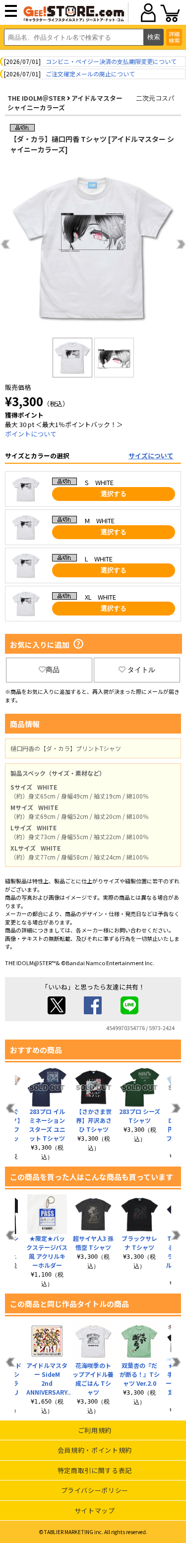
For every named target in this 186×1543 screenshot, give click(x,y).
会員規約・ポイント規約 (95, 1450)
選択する (113, 493)
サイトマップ (94, 1510)
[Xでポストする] (56, 1011)
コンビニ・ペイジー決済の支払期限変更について (111, 61)
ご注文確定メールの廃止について (90, 73)
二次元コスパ (155, 98)
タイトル (141, 670)
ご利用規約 (95, 1430)
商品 (53, 670)
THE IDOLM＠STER (36, 98)
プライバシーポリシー (95, 1490)
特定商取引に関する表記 (95, 1470)
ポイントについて (31, 433)
